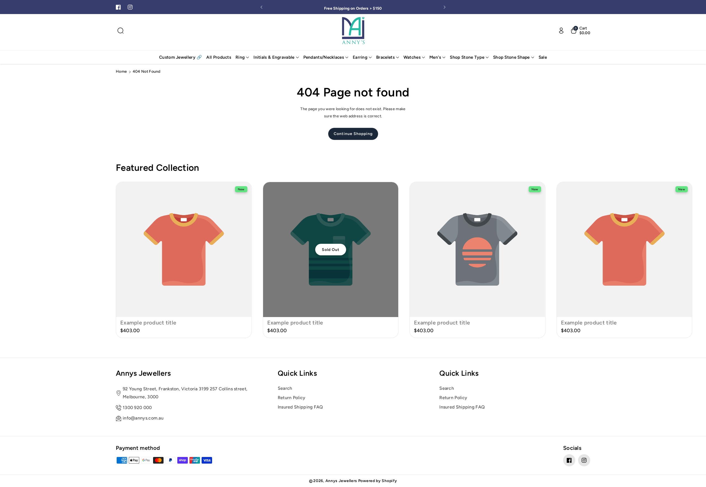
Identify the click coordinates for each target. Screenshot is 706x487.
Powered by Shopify (377, 480)
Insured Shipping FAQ (300, 407)
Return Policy (292, 397)
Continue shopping (353, 133)
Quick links (297, 373)
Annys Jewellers (143, 373)
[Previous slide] (261, 7)
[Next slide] (444, 7)
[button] (120, 30)
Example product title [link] (148, 322)
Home (121, 71)
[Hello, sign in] (561, 30)
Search (285, 388)
